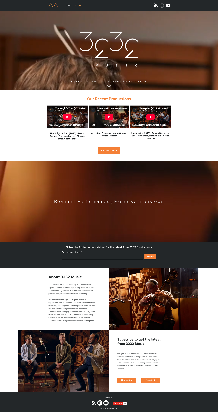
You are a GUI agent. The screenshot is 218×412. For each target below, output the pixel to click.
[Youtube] (168, 5)
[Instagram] (162, 5)
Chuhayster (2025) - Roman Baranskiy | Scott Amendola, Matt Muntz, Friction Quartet (150, 136)
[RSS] (155, 5)
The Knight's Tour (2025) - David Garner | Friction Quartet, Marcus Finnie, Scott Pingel (67, 136)
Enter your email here (71, 252)
